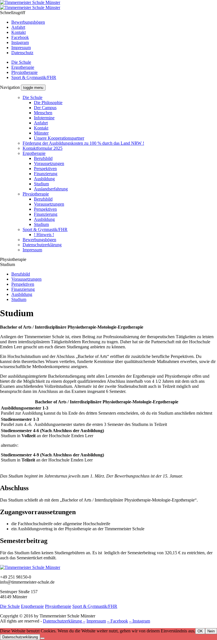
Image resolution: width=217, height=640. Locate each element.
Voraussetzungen (49, 163)
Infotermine (44, 117)
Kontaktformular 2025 (42, 148)
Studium (41, 183)
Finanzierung (45, 173)
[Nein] (42, 638)
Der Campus (45, 107)
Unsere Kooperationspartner (59, 138)
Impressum (21, 47)
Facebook (20, 37)
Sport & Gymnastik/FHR (33, 77)
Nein (211, 631)
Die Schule (21, 62)
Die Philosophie (48, 102)
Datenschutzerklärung (42, 244)
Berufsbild (43, 158)
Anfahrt (18, 27)
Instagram (20, 42)
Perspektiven (45, 168)
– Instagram (139, 621)
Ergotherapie (22, 67)
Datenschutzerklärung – (64, 621)
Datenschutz (22, 52)
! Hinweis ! (44, 234)
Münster (41, 133)
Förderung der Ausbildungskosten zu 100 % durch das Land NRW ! (83, 143)
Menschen (43, 112)
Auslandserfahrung (51, 188)
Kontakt (18, 32)
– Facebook (117, 621)
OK (200, 631)
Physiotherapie (24, 72)
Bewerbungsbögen (28, 22)
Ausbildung (44, 178)
